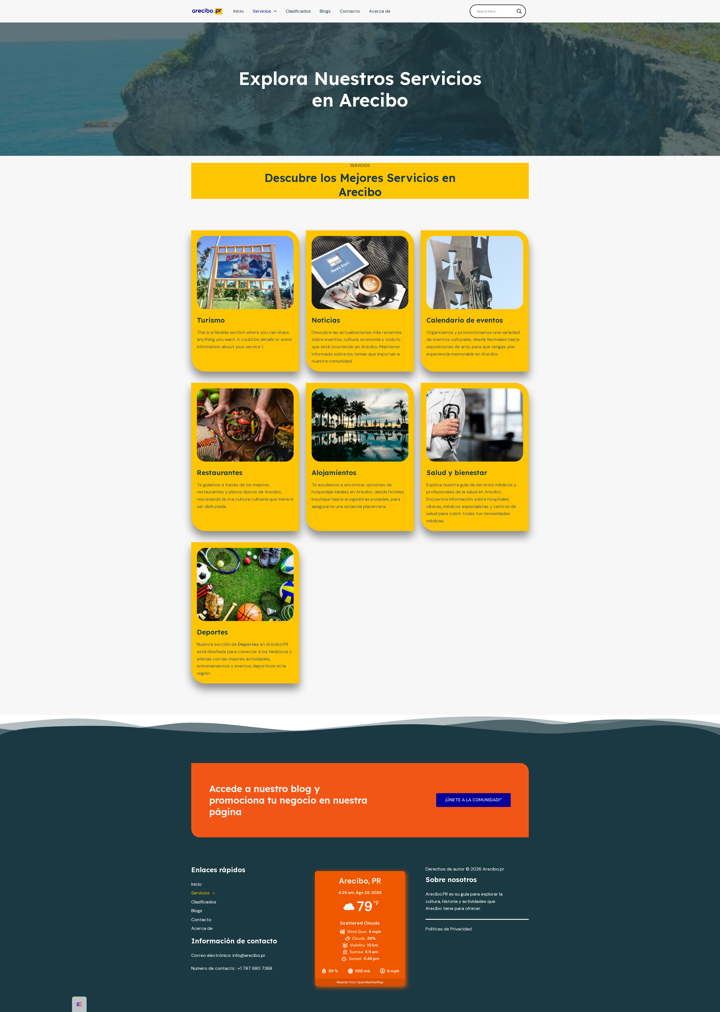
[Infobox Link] (245, 334)
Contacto (350, 11)
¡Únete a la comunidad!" (473, 800)
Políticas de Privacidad (449, 929)
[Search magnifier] (519, 11)
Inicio (238, 11)
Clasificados (298, 11)
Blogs (325, 11)
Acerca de (379, 11)
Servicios (262, 11)
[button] (274, 11)
